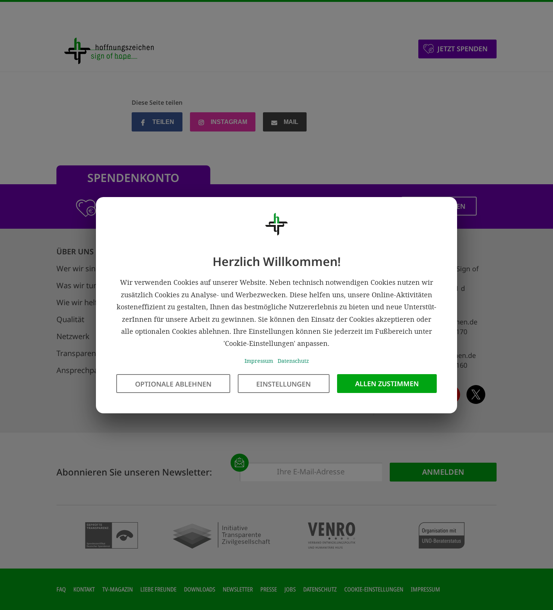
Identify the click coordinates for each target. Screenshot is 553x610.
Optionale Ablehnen (173, 383)
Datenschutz (293, 360)
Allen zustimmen (387, 383)
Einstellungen (283, 383)
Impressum (259, 360)
